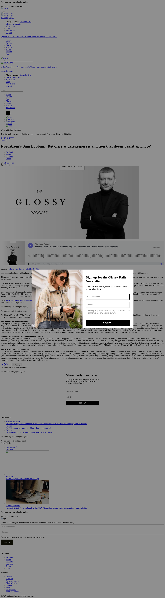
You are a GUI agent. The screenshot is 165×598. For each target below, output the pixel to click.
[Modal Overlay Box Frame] (82, 299)
